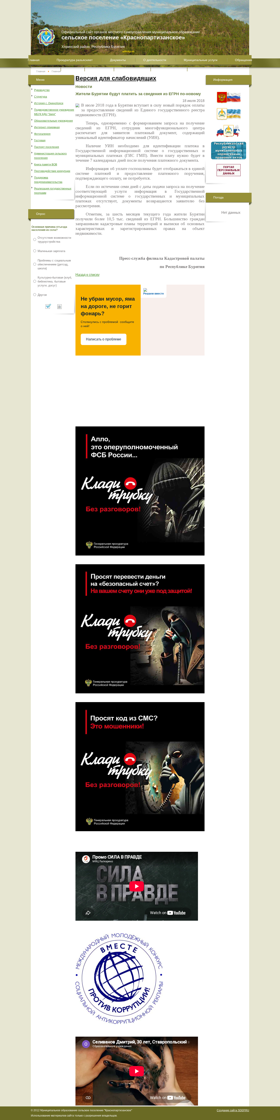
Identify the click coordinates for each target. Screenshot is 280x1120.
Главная (40, 71)
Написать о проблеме (103, 339)
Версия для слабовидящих (115, 78)
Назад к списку (87, 275)
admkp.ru (128, 51)
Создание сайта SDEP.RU (233, 1110)
